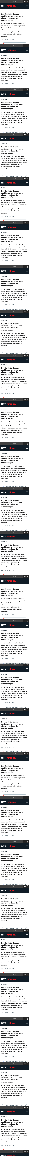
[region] (14, 578)
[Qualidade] (23, 1154)
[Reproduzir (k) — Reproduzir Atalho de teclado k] (2, 1154)
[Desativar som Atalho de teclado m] (9, 1154)
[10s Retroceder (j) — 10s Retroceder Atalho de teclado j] (5, 1154)
